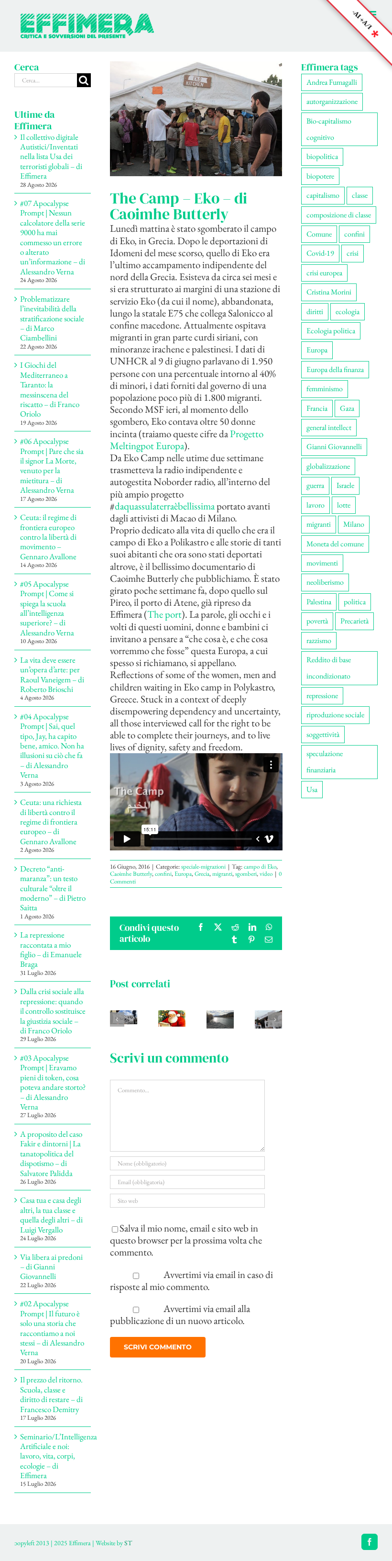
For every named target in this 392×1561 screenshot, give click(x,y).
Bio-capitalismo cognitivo (328, 129)
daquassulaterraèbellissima (165, 505)
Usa (311, 789)
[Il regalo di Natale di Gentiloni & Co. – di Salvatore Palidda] (171, 1016)
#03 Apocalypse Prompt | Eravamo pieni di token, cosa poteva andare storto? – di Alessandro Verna (53, 1082)
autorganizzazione (332, 101)
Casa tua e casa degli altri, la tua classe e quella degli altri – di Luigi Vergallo (51, 1214)
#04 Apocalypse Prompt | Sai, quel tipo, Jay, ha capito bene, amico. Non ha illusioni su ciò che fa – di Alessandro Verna (52, 745)
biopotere (320, 176)
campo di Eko (260, 866)
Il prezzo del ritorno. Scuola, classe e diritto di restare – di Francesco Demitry (51, 1394)
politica (355, 602)
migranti (222, 874)
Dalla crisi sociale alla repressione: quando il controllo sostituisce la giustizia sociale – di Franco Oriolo (53, 1011)
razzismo (318, 640)
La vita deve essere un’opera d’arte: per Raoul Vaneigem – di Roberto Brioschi (52, 674)
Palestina (318, 602)
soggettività (322, 734)
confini (163, 874)
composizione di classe (338, 215)
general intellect (328, 427)
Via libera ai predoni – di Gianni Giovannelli (51, 1267)
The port (164, 614)
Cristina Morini (328, 292)
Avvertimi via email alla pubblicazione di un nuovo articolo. (180, 1314)
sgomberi (246, 874)
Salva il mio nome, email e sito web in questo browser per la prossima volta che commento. (186, 1240)
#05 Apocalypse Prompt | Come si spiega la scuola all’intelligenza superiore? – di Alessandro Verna (47, 608)
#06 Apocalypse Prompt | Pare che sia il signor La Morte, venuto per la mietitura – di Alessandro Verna (52, 465)
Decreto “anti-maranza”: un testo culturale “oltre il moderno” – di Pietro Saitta (53, 888)
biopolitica (322, 156)
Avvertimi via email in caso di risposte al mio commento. (191, 1280)
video (266, 874)
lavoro (315, 505)
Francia (316, 408)
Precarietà (354, 621)
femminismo (324, 389)
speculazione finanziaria (324, 761)
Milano (353, 524)
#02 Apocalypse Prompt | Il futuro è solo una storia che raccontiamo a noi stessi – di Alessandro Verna (52, 1327)
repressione (322, 695)
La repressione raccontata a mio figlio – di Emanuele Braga (51, 949)
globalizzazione (328, 466)
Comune (319, 234)
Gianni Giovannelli (334, 446)
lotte (343, 505)
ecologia (347, 311)
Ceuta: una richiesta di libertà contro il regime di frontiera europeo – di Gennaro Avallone (51, 822)
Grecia (202, 874)
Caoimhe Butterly (131, 874)
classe (360, 195)
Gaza (347, 408)
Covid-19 (320, 253)
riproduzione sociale (335, 715)
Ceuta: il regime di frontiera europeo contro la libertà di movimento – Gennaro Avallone (48, 537)
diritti (314, 311)
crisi (353, 253)
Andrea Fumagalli (331, 82)
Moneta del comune (335, 544)
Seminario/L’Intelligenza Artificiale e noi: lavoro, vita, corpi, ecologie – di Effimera (58, 1456)
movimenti (322, 563)
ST (128, 1542)
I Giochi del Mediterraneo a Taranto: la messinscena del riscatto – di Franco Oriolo (49, 389)
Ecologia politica (330, 331)
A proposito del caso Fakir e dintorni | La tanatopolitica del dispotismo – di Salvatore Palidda (51, 1153)
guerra (315, 485)
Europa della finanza (335, 369)
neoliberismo (325, 582)
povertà (317, 621)
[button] (117, 1019)
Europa (183, 874)
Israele (345, 485)
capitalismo (322, 195)
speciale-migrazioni (203, 866)
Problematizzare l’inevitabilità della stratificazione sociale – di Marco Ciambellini (52, 318)
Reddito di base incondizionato (328, 668)
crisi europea (324, 273)
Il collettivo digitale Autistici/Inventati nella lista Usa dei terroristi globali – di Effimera (51, 156)
